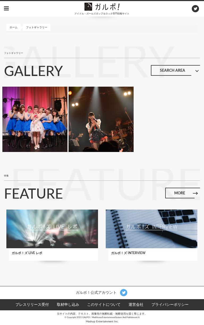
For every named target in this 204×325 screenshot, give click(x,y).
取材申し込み (68, 305)
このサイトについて (104, 305)
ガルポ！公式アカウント (97, 292)
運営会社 (136, 305)
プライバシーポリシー (170, 305)
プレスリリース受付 (32, 305)
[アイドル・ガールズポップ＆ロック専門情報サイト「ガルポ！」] (102, 6)
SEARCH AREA (172, 71)
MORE (179, 193)
